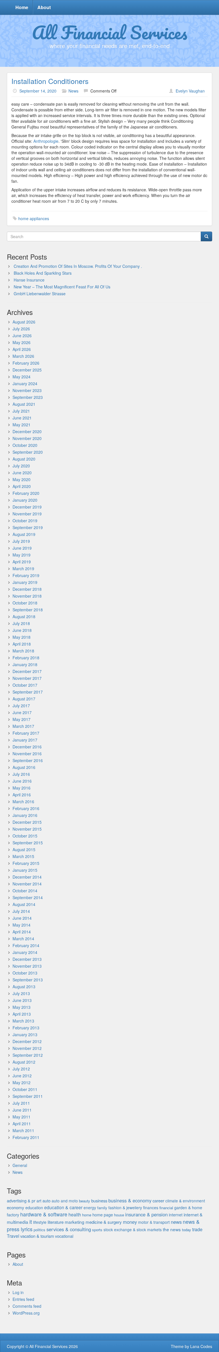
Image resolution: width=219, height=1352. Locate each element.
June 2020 (22, 472)
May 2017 (22, 719)
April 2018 (22, 644)
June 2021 (22, 418)
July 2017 (21, 705)
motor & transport (154, 1222)
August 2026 (24, 322)
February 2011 (26, 1137)
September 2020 (28, 452)
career (158, 1201)
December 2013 (27, 959)
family (102, 1207)
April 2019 (22, 561)
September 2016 (28, 760)
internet (175, 1215)
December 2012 (27, 1041)
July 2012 (21, 1069)
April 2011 (22, 1123)
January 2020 (25, 500)
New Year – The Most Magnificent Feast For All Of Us (62, 287)
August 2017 (24, 699)
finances (150, 1207)
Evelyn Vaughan (190, 91)
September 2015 (28, 842)
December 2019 (27, 507)
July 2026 (21, 329)
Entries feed (23, 1299)
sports (97, 1229)
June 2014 (22, 918)
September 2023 (28, 397)
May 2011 (22, 1117)
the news (172, 1229)
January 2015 (25, 870)
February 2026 (26, 363)
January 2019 (25, 582)
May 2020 (22, 479)
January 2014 (25, 952)
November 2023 (27, 390)
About (44, 7)
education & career (63, 1207)
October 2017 (25, 685)
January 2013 (25, 1034)
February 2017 (26, 733)
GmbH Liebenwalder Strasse (40, 293)
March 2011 (23, 1130)
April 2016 (22, 794)
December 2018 (27, 589)
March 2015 (23, 856)
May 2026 (22, 342)
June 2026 (22, 335)
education (34, 1207)
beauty (84, 1201)
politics (39, 1229)
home (86, 1215)
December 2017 (27, 671)
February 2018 (26, 657)
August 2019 (24, 534)
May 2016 (22, 788)
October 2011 (25, 1089)
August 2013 (24, 986)
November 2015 (27, 829)
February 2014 (26, 945)
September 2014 (28, 897)
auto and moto (65, 1201)
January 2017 (25, 740)
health (74, 1214)
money (130, 1221)
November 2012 (27, 1048)
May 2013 (22, 1007)
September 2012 (28, 1055)
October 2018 (25, 603)
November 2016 (27, 753)
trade (197, 1229)
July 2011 (21, 1103)
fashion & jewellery (125, 1207)
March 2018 (23, 651)
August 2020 (24, 459)
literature (56, 1222)
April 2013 (22, 1014)
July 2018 (21, 623)
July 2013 (21, 993)
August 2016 (24, 767)
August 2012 (24, 1062)
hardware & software (43, 1214)
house (119, 1215)
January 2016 (25, 815)
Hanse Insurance (29, 280)
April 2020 (22, 486)
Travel (13, 1236)
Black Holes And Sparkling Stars (43, 273)
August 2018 (24, 616)
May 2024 (22, 376)
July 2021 (21, 411)
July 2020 (21, 466)
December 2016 (27, 747)
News (73, 91)
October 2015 (25, 836)
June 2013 (22, 1000)
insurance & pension (146, 1214)
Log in (18, 1292)
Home (21, 7)
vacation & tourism (37, 1236)
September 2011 (28, 1096)
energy (90, 1207)
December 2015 (27, 822)
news (176, 1221)
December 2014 (27, 877)
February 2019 (26, 575)
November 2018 (27, 596)
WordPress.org (26, 1313)
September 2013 (28, 980)
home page (102, 1215)
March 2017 (23, 726)
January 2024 (25, 383)
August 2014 (24, 904)
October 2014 (25, 890)
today (186, 1229)
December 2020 (27, 431)
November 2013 (27, 966)
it (30, 1221)
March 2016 (23, 801)
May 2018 (22, 637)
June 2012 (22, 1075)
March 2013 (23, 1021)
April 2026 (22, 349)
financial (166, 1207)
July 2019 (21, 541)
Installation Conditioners (50, 81)
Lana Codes (201, 1346)
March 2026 (23, 356)
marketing (74, 1222)
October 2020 (25, 445)
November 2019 (27, 514)
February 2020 (26, 493)
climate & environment (185, 1201)
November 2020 (27, 438)
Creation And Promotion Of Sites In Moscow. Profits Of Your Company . (78, 266)
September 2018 (28, 609)
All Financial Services (109, 32)
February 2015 (26, 863)
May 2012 (22, 1082)
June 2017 (22, 712)
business (99, 1201)
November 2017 (27, 678)
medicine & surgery (104, 1222)
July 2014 (21, 911)
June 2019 (22, 548)
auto (46, 1201)
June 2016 (22, 781)
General (20, 1165)
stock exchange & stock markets (133, 1229)
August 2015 (24, 849)
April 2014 (22, 932)
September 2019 (28, 527)
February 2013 (26, 1027)
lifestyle (39, 1222)
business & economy (129, 1200)
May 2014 (22, 925)
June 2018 (22, 630)
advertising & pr (21, 1201)
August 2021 (24, 404)
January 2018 (25, 664)
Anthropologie (45, 141)
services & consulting (68, 1229)
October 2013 (25, 973)
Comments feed (27, 1306)
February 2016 (26, 808)
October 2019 (25, 520)
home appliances (33, 218)
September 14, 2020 (37, 91)
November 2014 (27, 884)
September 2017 (28, 692)
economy (15, 1207)
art (38, 1201)
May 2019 (22, 555)
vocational (64, 1236)
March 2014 (23, 938)
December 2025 (27, 370)
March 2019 (23, 568)
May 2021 (22, 424)
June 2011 (22, 1110)
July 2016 (21, 774)
